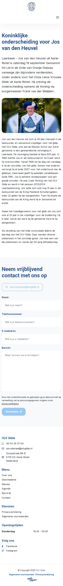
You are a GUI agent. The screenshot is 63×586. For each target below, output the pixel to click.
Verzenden (12, 411)
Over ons (7, 475)
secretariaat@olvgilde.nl (24, 287)
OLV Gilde (40, 570)
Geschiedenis (9, 479)
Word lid (6, 493)
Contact (6, 497)
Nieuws (6, 484)
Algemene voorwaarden (15, 516)
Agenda (6, 488)
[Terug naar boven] (57, 580)
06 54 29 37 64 (15, 443)
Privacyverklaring (11, 511)
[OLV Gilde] (31, 6)
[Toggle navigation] (57, 17)
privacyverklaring (10, 403)
